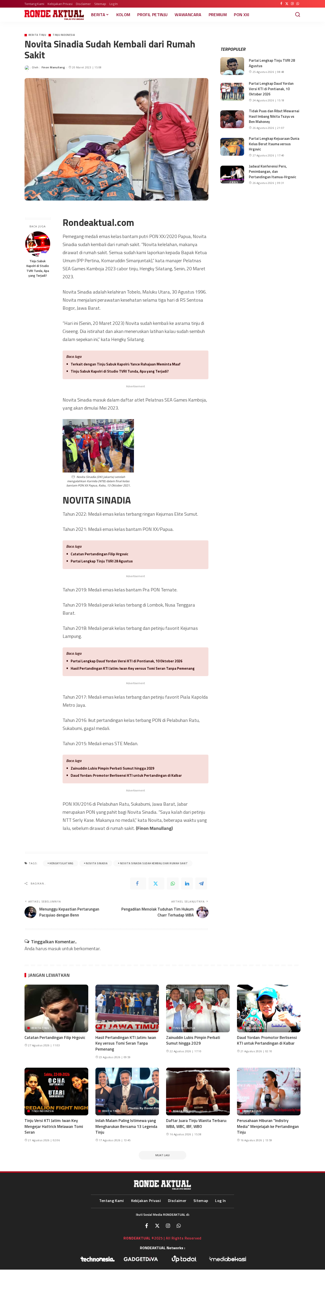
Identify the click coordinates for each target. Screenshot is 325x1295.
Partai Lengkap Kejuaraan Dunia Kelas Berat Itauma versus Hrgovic (274, 144)
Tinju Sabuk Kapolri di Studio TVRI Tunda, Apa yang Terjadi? (37, 268)
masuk (54, 948)
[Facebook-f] (146, 1225)
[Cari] (297, 15)
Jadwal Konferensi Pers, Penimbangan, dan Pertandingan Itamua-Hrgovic (272, 172)
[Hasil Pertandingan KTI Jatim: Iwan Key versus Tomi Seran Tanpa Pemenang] (127, 1008)
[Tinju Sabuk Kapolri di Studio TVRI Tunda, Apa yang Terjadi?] (37, 243)
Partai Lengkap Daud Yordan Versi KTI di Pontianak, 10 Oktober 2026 (126, 661)
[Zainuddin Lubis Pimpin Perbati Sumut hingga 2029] (198, 1008)
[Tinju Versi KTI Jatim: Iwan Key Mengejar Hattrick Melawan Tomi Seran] (56, 1091)
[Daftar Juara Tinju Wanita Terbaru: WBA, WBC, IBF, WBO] (198, 1091)
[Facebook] (281, 4)
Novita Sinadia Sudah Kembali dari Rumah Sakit (154, 863)
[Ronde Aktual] (54, 14)
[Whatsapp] (178, 1225)
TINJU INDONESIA (64, 35)
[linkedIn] (187, 883)
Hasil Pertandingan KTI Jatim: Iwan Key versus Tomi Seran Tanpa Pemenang (133, 668)
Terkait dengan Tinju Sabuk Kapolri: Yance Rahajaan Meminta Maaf (126, 364)
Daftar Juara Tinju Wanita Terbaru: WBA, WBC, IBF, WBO (196, 1123)
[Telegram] (201, 883)
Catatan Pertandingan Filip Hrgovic (99, 554)
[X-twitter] (157, 1225)
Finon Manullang (53, 67)
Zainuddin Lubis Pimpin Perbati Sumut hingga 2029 (112, 768)
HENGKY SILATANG (61, 863)
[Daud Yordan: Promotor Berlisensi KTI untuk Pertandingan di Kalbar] (269, 1008)
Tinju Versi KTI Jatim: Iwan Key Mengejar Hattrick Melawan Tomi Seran (54, 1126)
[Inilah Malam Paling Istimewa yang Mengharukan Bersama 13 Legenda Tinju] (127, 1091)
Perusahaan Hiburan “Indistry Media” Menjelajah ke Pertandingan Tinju (268, 1126)
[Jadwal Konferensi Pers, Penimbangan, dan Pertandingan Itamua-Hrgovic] (232, 174)
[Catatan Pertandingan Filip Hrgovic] (56, 1008)
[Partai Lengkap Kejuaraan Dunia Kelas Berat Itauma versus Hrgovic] (232, 147)
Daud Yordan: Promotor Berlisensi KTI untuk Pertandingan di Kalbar (126, 775)
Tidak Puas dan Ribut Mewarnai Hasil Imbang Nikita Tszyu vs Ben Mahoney (274, 116)
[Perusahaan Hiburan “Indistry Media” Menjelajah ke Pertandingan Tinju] (269, 1091)
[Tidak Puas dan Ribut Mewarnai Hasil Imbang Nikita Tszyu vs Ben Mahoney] (232, 119)
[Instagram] (292, 4)
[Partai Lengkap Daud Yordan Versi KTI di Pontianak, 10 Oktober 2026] (232, 92)
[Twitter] (287, 4)
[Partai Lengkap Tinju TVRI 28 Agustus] (232, 66)
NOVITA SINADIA (97, 863)
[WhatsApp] (297, 4)
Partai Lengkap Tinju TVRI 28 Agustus (102, 561)
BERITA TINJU (37, 35)
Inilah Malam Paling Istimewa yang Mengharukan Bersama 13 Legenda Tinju (126, 1126)
